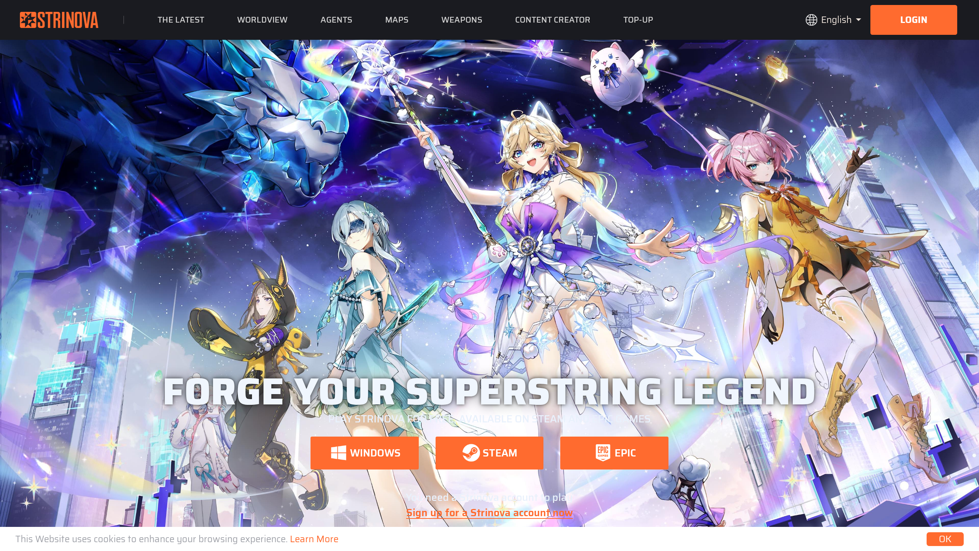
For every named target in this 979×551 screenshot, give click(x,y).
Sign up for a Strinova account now (489, 513)
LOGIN (913, 20)
